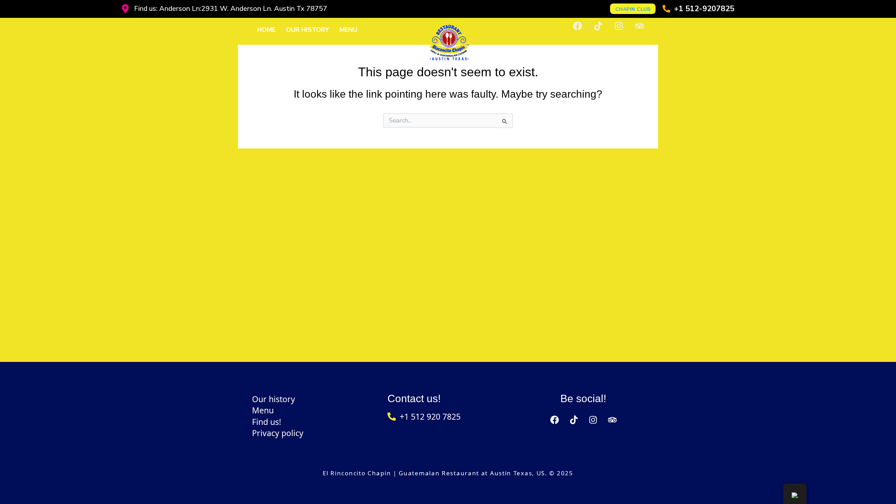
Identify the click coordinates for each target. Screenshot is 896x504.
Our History (307, 30)
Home (266, 30)
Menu (348, 30)
